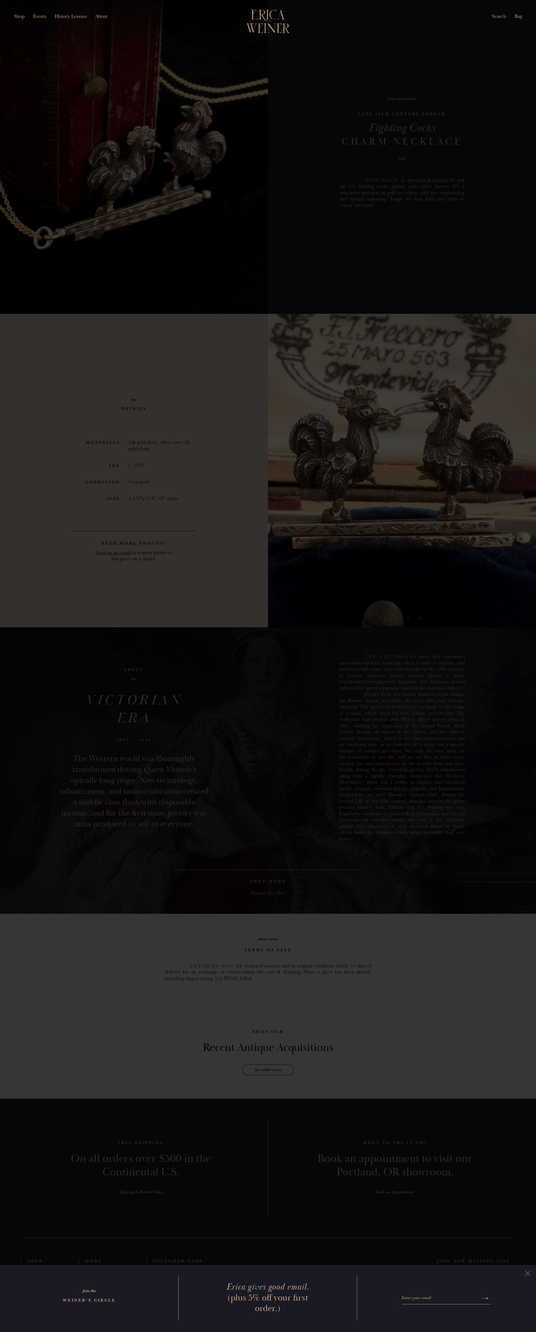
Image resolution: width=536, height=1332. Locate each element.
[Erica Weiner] (268, 21)
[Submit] (485, 1298)
